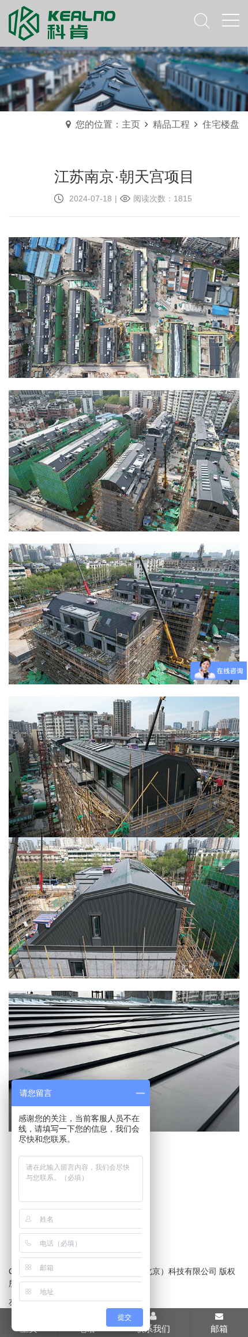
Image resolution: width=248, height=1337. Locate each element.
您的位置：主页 (108, 124)
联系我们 (153, 1329)
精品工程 (171, 124)
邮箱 (219, 1329)
